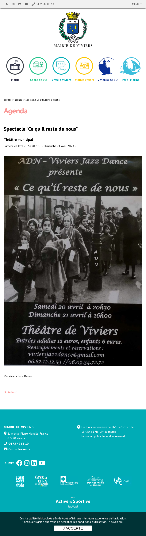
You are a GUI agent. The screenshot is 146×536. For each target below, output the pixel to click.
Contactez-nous (19, 449)
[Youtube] (26, 4)
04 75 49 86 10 (45, 4)
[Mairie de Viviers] (73, 29)
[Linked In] (19, 4)
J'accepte (73, 528)
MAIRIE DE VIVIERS (18, 426)
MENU (136, 4)
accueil (7, 99)
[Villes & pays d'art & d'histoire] (20, 481)
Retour (12, 392)
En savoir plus (116, 522)
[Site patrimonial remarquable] (69, 481)
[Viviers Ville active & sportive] (73, 502)
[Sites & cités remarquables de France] (42, 481)
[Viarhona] (122, 481)
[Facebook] (7, 4)
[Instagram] (13, 4)
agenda (18, 99)
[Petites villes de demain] (95, 481)
